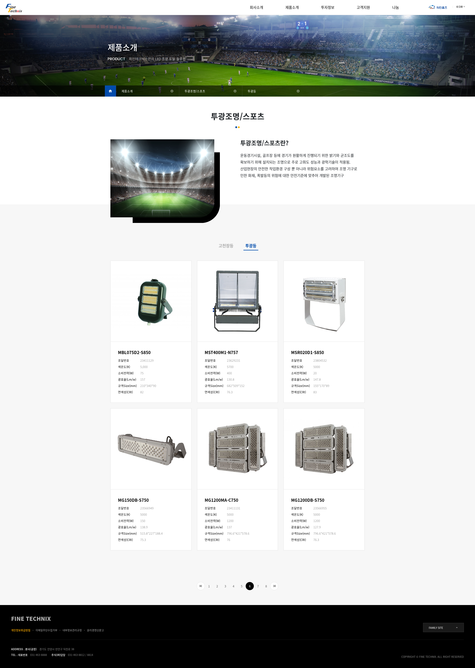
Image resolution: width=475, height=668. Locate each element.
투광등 (252, 91)
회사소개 (256, 7)
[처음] (201, 586)
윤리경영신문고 (95, 630)
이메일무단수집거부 (46, 630)
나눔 (395, 7)
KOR (459, 7)
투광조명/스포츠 (195, 91)
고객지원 (363, 7)
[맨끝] (274, 586)
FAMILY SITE (436, 628)
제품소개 (292, 7)
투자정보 (327, 7)
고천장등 (226, 245)
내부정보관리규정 (72, 630)
